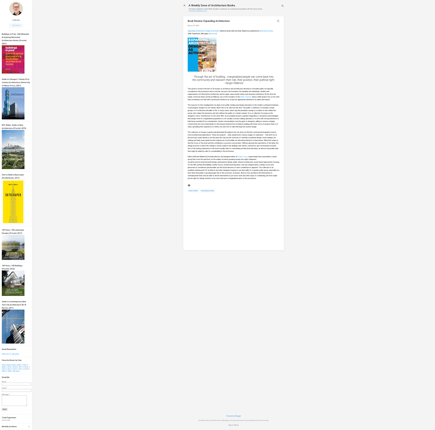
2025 (3, 365)
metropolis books (207, 191)
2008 (9, 371)
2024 (9, 365)
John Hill (16, 20)
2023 (14, 365)
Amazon (213, 34)
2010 (26, 369)
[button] (278, 21)
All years (16, 371)
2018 (15, 367)
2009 (3, 371)
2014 (3, 369)
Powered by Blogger (233, 416)
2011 (20, 369)
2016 (26, 367)
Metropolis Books (266, 31)
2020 (3, 367)
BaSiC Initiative (245, 97)
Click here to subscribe (10, 354)
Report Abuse (233, 425)
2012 (15, 369)
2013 (9, 369)
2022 (19, 365)
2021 (25, 365)
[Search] (282, 6)
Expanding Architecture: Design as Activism (203, 31)
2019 (9, 367)
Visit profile (16, 25)
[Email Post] (189, 186)
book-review (193, 191)
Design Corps (243, 157)
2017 (20, 367)
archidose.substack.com (198, 11)
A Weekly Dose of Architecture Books (212, 5)
